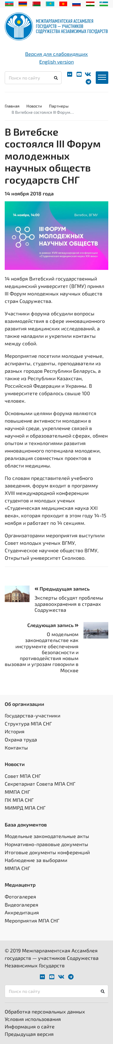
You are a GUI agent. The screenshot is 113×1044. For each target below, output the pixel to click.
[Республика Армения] (23, 3)
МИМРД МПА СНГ (25, 808)
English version (56, 62)
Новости (34, 105)
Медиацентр (20, 885)
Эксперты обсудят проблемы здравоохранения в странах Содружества (69, 603)
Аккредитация (22, 912)
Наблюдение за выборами (36, 860)
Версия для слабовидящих (56, 54)
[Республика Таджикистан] (90, 3)
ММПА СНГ (17, 792)
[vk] (88, 74)
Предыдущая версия (29, 1034)
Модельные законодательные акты (47, 836)
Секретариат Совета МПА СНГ (40, 784)
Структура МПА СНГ (28, 723)
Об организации (24, 704)
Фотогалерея (20, 896)
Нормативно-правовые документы (46, 844)
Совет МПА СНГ (23, 776)
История (14, 731)
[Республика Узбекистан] (104, 3)
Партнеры (58, 105)
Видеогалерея (21, 905)
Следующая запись (51, 625)
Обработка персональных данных (45, 1011)
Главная (12, 105)
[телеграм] (88, 82)
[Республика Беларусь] (36, 3)
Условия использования (33, 1019)
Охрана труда (21, 739)
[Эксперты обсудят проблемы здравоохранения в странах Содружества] (20, 594)
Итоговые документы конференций (47, 852)
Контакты (16, 747)
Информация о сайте (30, 1026)
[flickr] (69, 74)
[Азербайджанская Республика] (9, 3)
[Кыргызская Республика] (63, 3)
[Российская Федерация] (76, 3)
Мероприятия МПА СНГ (32, 920)
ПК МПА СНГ (19, 800)
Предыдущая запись (63, 588)
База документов (26, 824)
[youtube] (79, 74)
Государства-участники (32, 715)
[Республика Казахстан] (50, 3)
